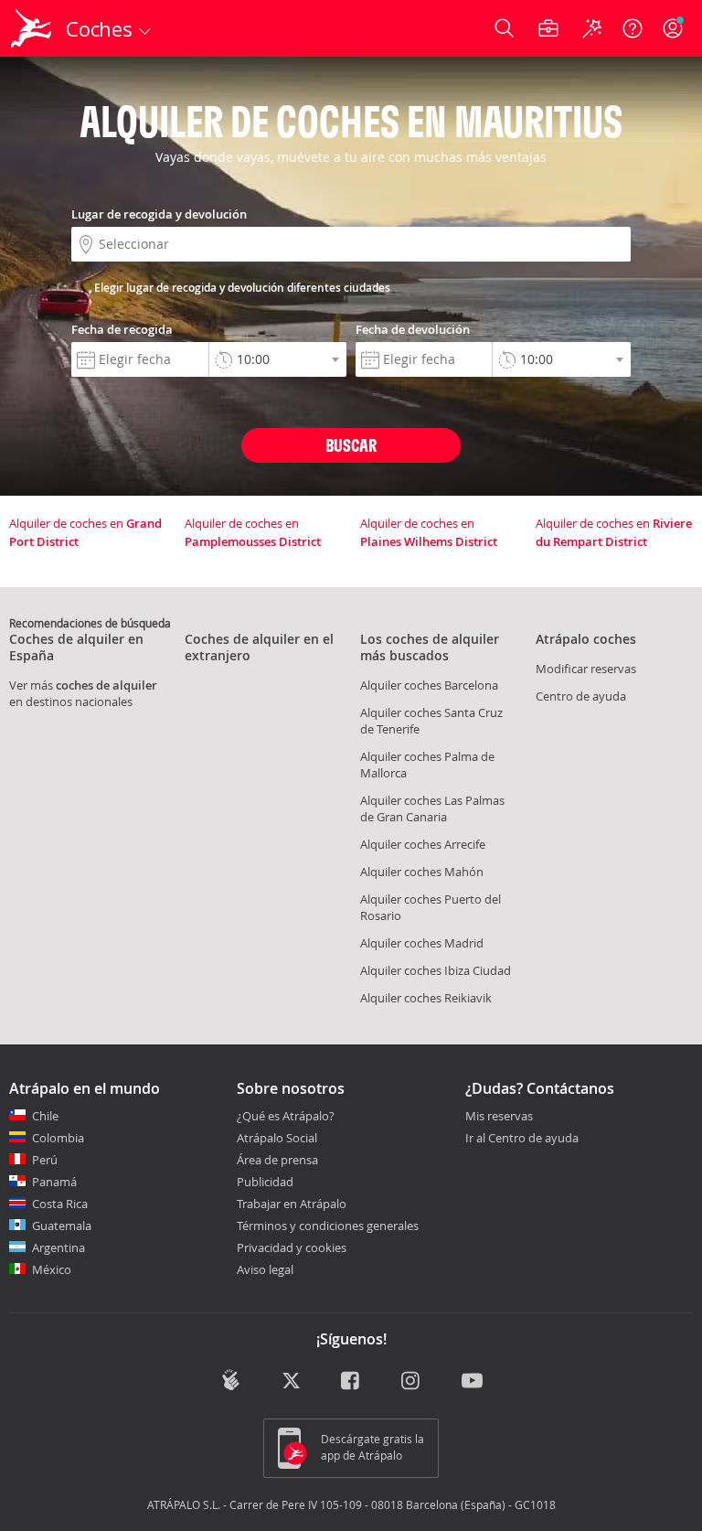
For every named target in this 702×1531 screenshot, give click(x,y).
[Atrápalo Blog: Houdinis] (230, 1380)
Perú (45, 1159)
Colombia (58, 1138)
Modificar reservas (586, 668)
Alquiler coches (429, 685)
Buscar (351, 445)
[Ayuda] (633, 28)
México (51, 1269)
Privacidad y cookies (291, 1247)
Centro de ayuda (581, 696)
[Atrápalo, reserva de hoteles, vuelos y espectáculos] (33, 28)
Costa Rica (60, 1203)
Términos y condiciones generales (328, 1225)
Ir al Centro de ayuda (522, 1138)
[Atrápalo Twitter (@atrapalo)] (291, 1382)
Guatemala (61, 1225)
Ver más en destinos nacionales (83, 693)
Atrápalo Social (277, 1138)
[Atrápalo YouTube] (472, 1382)
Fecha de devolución (413, 329)
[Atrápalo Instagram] (411, 1382)
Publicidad (265, 1181)
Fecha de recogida (122, 329)
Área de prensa (277, 1159)
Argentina (58, 1247)
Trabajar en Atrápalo (291, 1203)
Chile (45, 1116)
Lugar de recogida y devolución (159, 214)
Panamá (54, 1181)
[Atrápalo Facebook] (351, 1382)
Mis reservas (499, 1116)
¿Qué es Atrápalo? (286, 1116)
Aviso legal (265, 1269)
